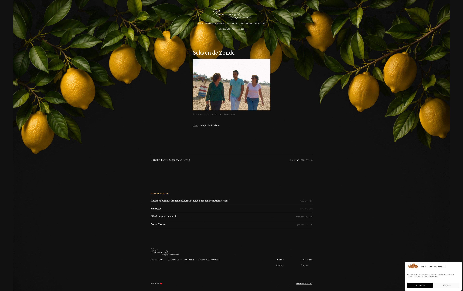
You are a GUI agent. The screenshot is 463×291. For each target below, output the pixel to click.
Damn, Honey (158, 224)
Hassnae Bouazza (214, 114)
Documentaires (230, 114)
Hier (195, 125)
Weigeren (446, 285)
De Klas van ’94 (300, 160)
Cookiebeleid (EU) (304, 284)
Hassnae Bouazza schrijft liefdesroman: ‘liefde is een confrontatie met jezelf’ (190, 200)
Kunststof (156, 208)
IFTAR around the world (163, 216)
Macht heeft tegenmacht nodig (171, 160)
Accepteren (420, 285)
